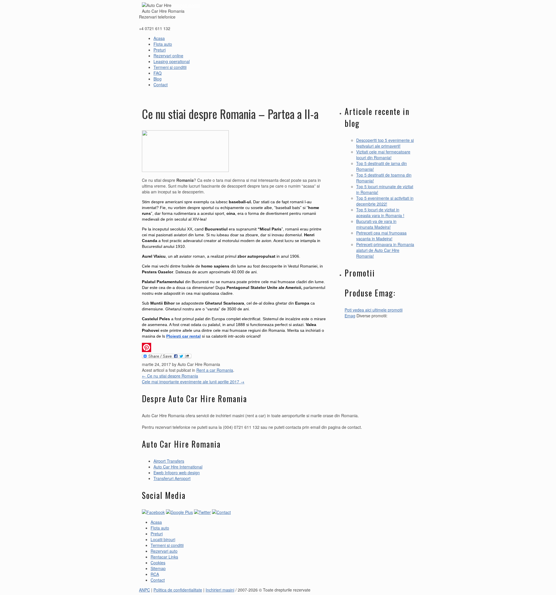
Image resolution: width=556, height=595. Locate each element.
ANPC (144, 590)
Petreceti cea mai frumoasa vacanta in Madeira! (381, 235)
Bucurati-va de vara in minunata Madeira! (376, 224)
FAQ (157, 73)
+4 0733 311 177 (154, 22)
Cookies (158, 562)
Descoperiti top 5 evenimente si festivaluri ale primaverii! (385, 143)
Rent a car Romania (214, 370)
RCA (155, 574)
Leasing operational (171, 61)
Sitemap (158, 568)
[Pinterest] (234, 347)
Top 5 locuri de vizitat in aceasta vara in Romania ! (380, 212)
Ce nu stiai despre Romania (170, 376)
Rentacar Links (164, 557)
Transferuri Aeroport (172, 478)
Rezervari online (168, 55)
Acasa (159, 38)
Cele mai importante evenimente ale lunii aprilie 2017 (193, 382)
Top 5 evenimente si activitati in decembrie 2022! (385, 201)
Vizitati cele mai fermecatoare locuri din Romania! (383, 154)
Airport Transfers (168, 461)
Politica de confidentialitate (177, 590)
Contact (160, 84)
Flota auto (162, 44)
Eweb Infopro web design (176, 472)
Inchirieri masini (185, 5)
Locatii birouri (163, 539)
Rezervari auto (164, 551)
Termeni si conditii (169, 67)
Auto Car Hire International (177, 467)
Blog (157, 79)
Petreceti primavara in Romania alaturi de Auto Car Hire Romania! (385, 250)
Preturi (159, 50)
